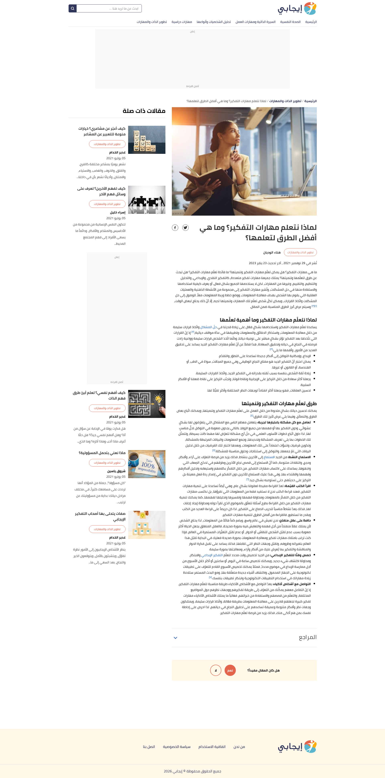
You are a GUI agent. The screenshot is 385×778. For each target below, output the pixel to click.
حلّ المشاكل (208, 327)
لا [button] (216, 670)
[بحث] (73, 8)
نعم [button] (230, 670)
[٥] (213, 450)
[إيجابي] (297, 8)
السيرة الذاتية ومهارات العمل (256, 22)
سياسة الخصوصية (176, 746)
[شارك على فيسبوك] (175, 227)
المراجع (308, 637)
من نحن (239, 746)
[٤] (251, 415)
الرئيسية (311, 22)
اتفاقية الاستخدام (212, 746)
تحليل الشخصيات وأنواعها (214, 22)
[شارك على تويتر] (185, 227)
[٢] (313, 305)
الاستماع (269, 457)
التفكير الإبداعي (212, 555)
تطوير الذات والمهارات (152, 22)
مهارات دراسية (182, 22)
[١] (315, 305)
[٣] (271, 349)
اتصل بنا (149, 746)
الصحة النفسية (290, 22)
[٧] (210, 577)
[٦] (247, 479)
